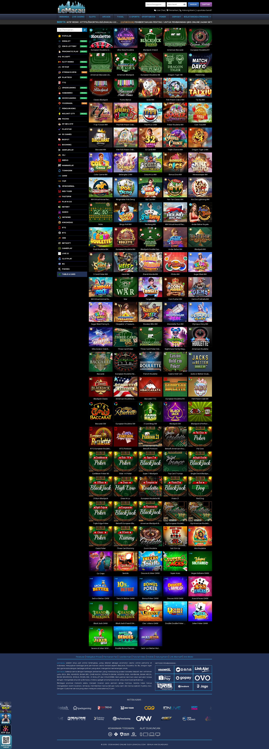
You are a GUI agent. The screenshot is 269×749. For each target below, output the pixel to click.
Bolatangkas (191, 17)
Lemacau (61, 663)
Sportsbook (148, 17)
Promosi (204, 17)
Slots (92, 17)
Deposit (176, 17)
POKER (162, 17)
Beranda (64, 17)
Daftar (206, 4)
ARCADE (106, 17)
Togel (120, 17)
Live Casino (78, 17)
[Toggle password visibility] (184, 4)
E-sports (134, 17)
